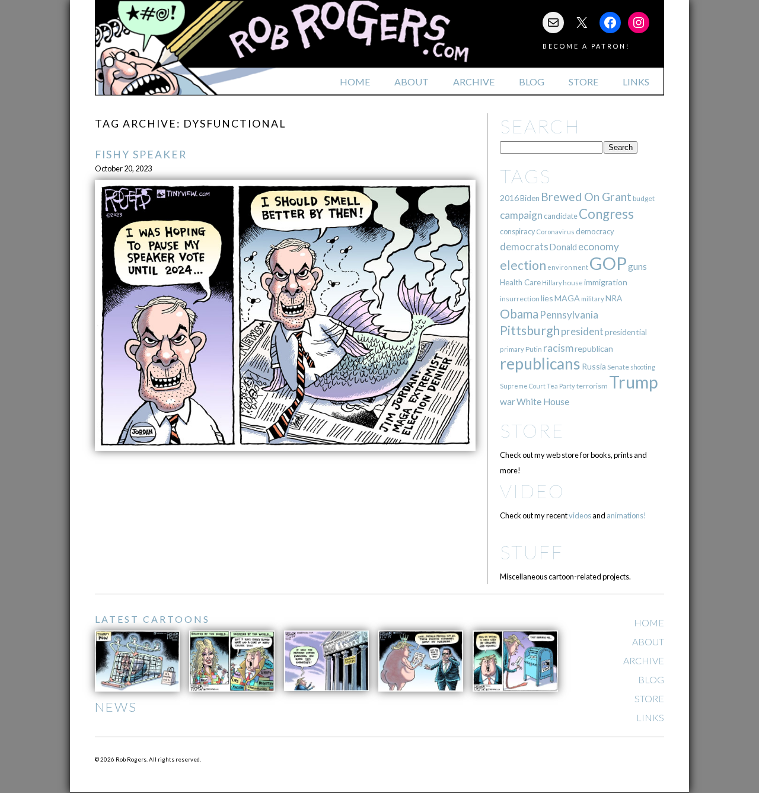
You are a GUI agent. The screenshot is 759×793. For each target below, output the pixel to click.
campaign (521, 215)
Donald (563, 247)
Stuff (531, 551)
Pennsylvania (569, 314)
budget (644, 198)
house (573, 282)
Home (355, 81)
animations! (626, 515)
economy (598, 246)
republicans (540, 363)
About (411, 81)
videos (580, 515)
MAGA (567, 298)
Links (636, 81)
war (507, 401)
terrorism (592, 385)
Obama (519, 314)
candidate (561, 216)
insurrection (520, 298)
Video (532, 490)
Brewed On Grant (586, 196)
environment (567, 267)
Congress (606, 214)
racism (558, 348)
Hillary (552, 282)
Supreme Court (523, 386)
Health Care (520, 282)
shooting (642, 367)
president (582, 331)
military (592, 298)
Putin (533, 349)
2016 (509, 198)
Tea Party (561, 386)
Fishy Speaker (141, 154)
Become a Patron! (586, 46)
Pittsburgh (530, 330)
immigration (605, 282)
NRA (613, 298)
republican (594, 348)
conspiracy (517, 231)
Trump (633, 382)
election (523, 264)
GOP (608, 263)
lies (547, 298)
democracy (595, 231)
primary (512, 349)
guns (637, 266)
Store (583, 81)
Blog (531, 81)
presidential (626, 332)
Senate (618, 366)
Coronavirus (555, 231)
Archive (474, 81)
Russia (594, 366)
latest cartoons (152, 619)
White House (542, 401)
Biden (530, 198)
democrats (524, 246)
